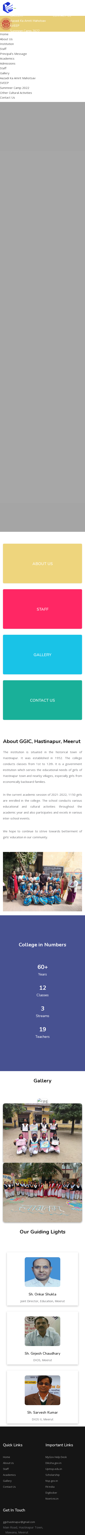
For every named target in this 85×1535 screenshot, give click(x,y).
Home (6, 1457)
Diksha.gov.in (53, 1463)
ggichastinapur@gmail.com (19, 1522)
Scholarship (52, 1475)
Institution (7, 44)
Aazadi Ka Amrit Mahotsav (28, 21)
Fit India (50, 1486)
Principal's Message (65, 61)
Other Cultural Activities (16, 93)
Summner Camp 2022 (14, 88)
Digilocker (51, 1492)
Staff (3, 49)
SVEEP (4, 83)
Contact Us (9, 1486)
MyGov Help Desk (56, 1457)
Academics (9, 1475)
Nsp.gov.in (51, 1481)
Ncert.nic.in (52, 1498)
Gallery (7, 1481)
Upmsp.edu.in (53, 1469)
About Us (8, 1463)
